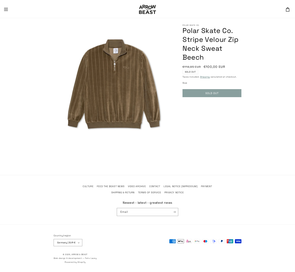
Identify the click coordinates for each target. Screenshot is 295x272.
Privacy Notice (174, 192)
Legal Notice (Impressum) (181, 186)
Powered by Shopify (75, 262)
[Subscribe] (174, 212)
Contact (154, 186)
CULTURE (88, 186)
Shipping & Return (123, 192)
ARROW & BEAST (79, 254)
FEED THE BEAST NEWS (110, 186)
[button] (6, 9)
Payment (206, 186)
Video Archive (137, 186)
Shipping (205, 76)
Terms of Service (149, 192)
